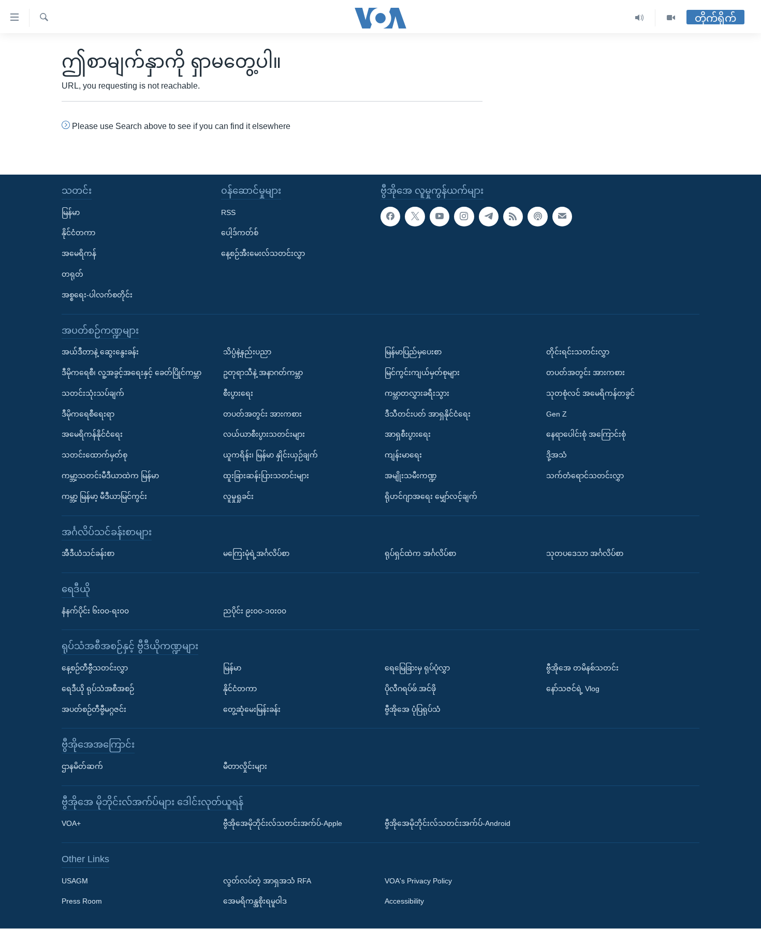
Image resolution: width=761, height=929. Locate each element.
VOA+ (71, 824)
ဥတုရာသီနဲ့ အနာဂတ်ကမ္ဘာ (263, 372)
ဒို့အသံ (556, 455)
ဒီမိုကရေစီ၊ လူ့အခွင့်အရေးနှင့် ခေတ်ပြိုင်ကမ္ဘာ (131, 372)
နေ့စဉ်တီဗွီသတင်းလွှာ (95, 668)
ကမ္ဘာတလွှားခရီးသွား (417, 393)
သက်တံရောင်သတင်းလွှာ (585, 475)
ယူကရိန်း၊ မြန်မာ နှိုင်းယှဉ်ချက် (270, 455)
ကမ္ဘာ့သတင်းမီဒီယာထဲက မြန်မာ (110, 475)
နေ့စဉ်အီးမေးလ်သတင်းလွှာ (263, 253)
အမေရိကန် (79, 253)
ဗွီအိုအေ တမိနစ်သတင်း (582, 668)
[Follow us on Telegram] (489, 216)
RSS (228, 212)
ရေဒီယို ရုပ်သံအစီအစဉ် (98, 688)
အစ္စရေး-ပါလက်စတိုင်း (97, 295)
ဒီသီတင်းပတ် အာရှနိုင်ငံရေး (428, 414)
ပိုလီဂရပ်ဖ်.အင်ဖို (410, 688)
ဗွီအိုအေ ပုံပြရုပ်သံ (413, 709)
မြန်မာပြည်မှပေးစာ (413, 352)
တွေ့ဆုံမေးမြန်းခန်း (252, 709)
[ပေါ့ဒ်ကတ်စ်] (537, 216)
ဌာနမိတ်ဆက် (82, 766)
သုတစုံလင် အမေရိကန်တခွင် (590, 393)
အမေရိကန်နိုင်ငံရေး (92, 435)
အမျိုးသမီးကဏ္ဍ (411, 475)
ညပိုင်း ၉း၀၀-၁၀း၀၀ (254, 611)
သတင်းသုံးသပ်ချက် (93, 393)
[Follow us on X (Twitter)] (415, 216)
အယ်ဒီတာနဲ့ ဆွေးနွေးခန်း (100, 352)
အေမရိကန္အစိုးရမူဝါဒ (255, 901)
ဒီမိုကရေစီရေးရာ (88, 414)
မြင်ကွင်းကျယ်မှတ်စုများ (422, 372)
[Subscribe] (562, 216)
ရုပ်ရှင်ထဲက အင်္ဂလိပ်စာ (420, 553)
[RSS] (513, 216)
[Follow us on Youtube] (439, 216)
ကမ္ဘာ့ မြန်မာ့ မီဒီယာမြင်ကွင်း (104, 496)
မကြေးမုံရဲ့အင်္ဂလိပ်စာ (256, 553)
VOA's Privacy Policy (418, 881)
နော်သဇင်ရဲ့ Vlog (572, 688)
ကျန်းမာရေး (403, 455)
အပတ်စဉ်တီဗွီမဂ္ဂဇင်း (94, 709)
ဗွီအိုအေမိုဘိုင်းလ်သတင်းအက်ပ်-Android (447, 824)
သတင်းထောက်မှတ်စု (94, 455)
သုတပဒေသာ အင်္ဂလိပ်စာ (584, 553)
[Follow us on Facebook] (390, 216)
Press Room (82, 901)
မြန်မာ (71, 212)
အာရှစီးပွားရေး (408, 435)
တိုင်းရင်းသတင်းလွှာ (577, 352)
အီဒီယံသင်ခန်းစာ (88, 553)
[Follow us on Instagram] (464, 216)
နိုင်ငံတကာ (78, 233)
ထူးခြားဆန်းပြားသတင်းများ (266, 475)
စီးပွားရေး (238, 393)
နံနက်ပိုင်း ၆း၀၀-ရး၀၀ (95, 611)
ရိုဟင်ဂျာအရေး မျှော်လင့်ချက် (431, 496)
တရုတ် (72, 274)
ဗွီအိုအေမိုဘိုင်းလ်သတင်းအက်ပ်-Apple (282, 824)
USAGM (75, 881)
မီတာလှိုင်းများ (245, 766)
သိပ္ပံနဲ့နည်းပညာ (247, 352)
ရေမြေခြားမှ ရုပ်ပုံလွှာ (417, 668)
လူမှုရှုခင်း (238, 496)
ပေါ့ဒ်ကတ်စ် (239, 233)
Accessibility (404, 901)
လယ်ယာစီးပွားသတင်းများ (264, 435)
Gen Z (556, 414)
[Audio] (639, 17)
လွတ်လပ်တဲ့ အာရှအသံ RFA (267, 881)
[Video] (670, 17)
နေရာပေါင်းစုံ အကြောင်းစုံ (586, 435)
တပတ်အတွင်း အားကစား (262, 414)
